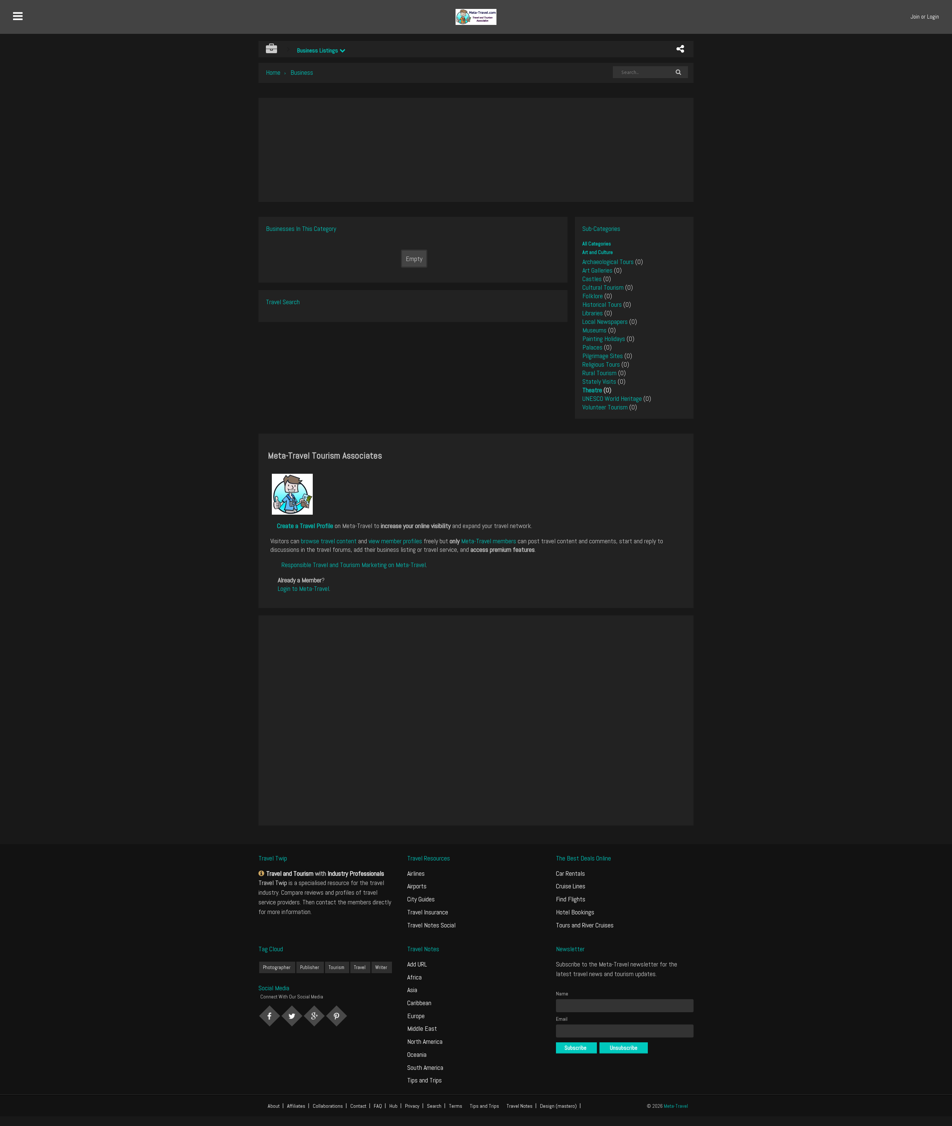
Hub (393, 1106)
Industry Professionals (356, 873)
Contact (358, 1106)
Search (434, 1106)
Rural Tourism (599, 373)
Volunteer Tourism (605, 407)
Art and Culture (597, 252)
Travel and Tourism (289, 873)
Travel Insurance (427, 912)
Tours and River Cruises (585, 925)
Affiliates (296, 1106)
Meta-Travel (676, 1106)
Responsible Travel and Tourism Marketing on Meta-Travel (354, 564)
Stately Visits (599, 381)
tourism (336, 967)
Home (273, 72)
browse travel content (329, 541)
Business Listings (318, 50)
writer (381, 967)
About (274, 1106)
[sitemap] (262, 873)
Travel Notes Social (431, 925)
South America (425, 1067)
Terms (455, 1106)
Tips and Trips (424, 1080)
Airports (417, 886)
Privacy (412, 1106)
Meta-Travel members (488, 541)
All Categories (596, 243)
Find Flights (570, 899)
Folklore (592, 296)
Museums (594, 330)
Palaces (592, 347)
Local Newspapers (605, 321)
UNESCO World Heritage (612, 398)
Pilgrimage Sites (602, 355)
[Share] (680, 49)
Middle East (422, 1028)
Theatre (592, 390)
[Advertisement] (476, 150)
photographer (276, 967)
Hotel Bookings (575, 912)
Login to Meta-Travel (303, 588)
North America (425, 1041)
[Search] (678, 72)
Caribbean (419, 1002)
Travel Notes (519, 1106)
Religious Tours (601, 364)
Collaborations (328, 1106)
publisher (309, 967)
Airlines (416, 873)
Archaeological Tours (608, 261)
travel (360, 967)
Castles (592, 278)
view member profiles (395, 541)
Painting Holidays (603, 338)
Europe (416, 1015)
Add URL (417, 964)
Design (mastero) (558, 1106)
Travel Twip (272, 882)
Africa (414, 977)
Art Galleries (597, 270)
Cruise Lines (570, 886)
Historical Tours (602, 304)
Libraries (592, 313)
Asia (412, 989)
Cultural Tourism (603, 287)
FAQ (378, 1106)
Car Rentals (570, 873)
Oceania (417, 1054)
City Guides (421, 899)
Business (301, 72)
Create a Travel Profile (305, 525)
